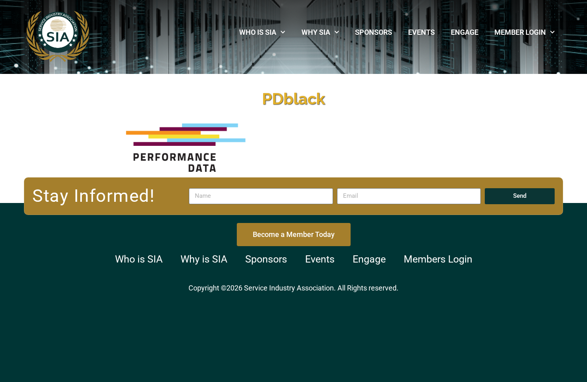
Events (421, 32)
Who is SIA (257, 32)
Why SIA (315, 32)
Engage (464, 32)
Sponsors (373, 32)
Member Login (520, 32)
